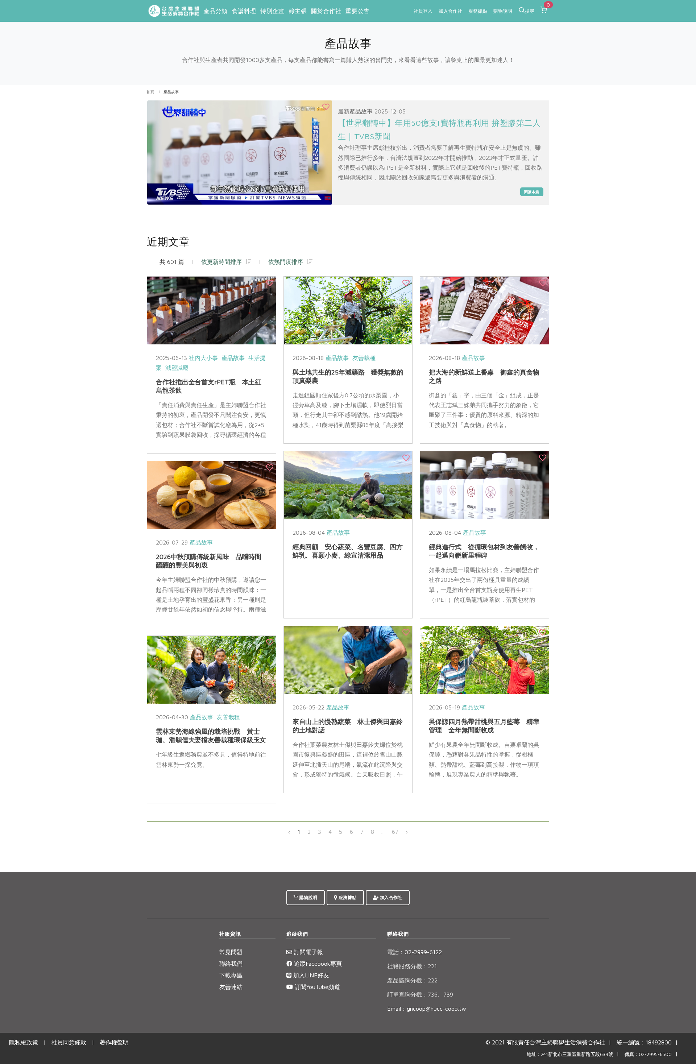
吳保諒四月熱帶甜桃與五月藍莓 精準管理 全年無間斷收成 (484, 726)
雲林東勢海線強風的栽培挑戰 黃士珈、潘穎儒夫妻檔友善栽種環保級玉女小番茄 (211, 740)
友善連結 (231, 987)
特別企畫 (272, 11)
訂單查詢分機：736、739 (420, 994)
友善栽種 (364, 358)
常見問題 (231, 952)
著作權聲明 (114, 1042)
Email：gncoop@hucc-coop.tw (426, 1008)
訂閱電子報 (307, 952)
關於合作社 (326, 11)
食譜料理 (244, 11)
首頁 (150, 92)
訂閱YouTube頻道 (316, 987)
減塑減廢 (176, 367)
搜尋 (529, 11)
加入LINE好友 (310, 975)
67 (395, 831)
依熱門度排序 (287, 261)
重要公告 (357, 11)
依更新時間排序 (223, 261)
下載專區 (231, 975)
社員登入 (423, 11)
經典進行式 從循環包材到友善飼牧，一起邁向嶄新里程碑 (484, 551)
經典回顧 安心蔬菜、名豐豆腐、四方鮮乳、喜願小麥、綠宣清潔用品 (348, 551)
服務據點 (477, 11)
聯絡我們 (231, 963)
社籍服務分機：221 (412, 966)
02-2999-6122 (414, 952)
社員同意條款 (68, 1042)
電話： (396, 952)
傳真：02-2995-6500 (648, 1054)
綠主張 (298, 11)
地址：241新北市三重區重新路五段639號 (570, 1054)
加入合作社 (450, 11)
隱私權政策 (23, 1042)
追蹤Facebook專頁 (317, 963)
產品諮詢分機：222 (412, 980)
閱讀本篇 (531, 192)
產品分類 (215, 11)
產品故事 (171, 92)
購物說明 (502, 11)
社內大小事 (203, 358)
